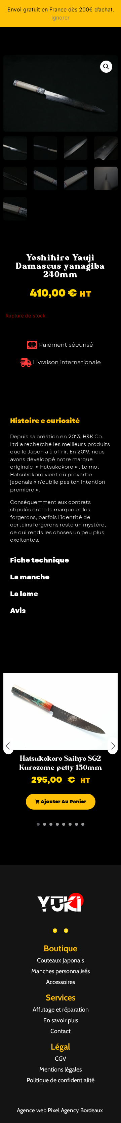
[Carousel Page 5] (63, 824)
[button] (106, 67)
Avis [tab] (18, 611)
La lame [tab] (24, 594)
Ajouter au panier (63, 801)
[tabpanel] (60, 491)
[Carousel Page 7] (76, 824)
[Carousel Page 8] (82, 824)
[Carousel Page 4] (57, 824)
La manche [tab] (29, 577)
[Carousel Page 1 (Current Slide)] (38, 824)
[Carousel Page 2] (44, 824)
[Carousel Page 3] (50, 824)
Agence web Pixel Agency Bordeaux (60, 1110)
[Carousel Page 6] (70, 824)
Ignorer (60, 17)
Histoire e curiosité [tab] (45, 421)
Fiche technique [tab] (39, 560)
